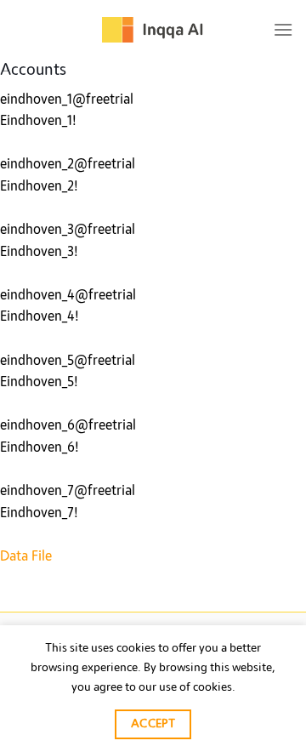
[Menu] (283, 29)
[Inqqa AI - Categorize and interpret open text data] (153, 30)
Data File (26, 556)
